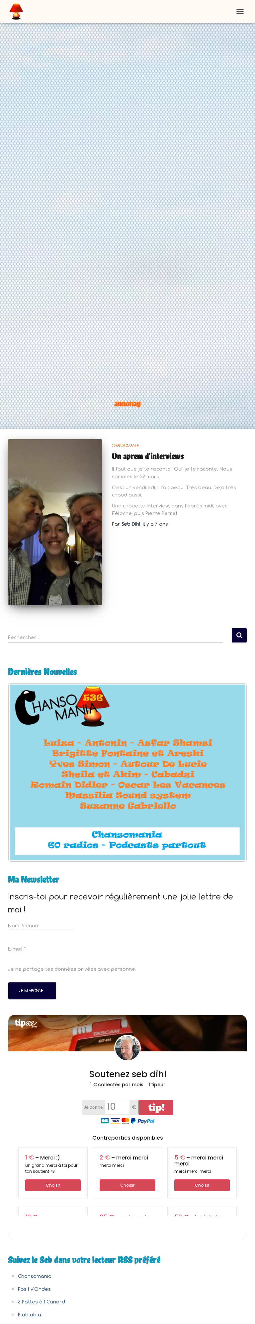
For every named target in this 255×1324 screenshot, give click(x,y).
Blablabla (29, 1314)
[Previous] (22, 772)
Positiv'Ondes (34, 1289)
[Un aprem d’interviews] (55, 522)
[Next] (233, 772)
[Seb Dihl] (19, 11)
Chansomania (125, 445)
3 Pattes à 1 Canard (41, 1301)
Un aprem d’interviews (148, 456)
